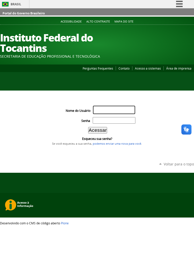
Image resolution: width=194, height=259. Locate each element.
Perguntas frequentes (98, 68)
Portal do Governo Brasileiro (24, 13)
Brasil (16, 4)
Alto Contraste (98, 21)
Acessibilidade (71, 21)
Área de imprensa (178, 68)
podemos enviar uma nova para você (117, 143)
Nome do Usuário (78, 111)
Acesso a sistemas (148, 68)
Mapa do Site (123, 21)
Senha (85, 121)
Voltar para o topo (179, 164)
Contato (124, 68)
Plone (65, 223)
